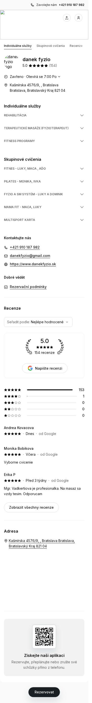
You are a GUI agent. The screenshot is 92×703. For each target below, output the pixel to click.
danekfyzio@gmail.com (30, 255)
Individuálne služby (18, 46)
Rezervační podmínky (28, 287)
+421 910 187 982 (71, 5)
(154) (53, 65)
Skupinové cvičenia (51, 46)
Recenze (76, 46)
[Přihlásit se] (78, 18)
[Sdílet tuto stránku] (67, 18)
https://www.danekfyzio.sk (33, 264)
